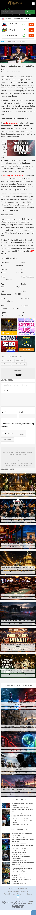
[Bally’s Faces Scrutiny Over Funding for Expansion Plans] (18, 775)
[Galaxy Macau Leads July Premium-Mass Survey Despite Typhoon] (6, 864)
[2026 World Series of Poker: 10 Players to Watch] (18, 499)
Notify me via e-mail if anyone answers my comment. (17, 425)
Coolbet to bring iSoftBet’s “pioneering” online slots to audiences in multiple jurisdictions (18, 464)
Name (3, 412)
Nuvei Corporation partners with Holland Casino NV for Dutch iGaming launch (18, 454)
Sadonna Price (6, 72)
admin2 (14, 520)
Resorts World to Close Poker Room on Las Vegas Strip (18, 595)
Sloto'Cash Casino (13, 30)
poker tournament (11, 123)
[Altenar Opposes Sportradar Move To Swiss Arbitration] (18, 688)
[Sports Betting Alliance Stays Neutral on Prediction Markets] (6, 858)
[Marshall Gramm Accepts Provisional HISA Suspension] (18, 753)
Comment (4, 390)
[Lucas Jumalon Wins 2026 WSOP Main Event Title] (18, 473)
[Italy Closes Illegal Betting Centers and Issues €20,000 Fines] (6, 876)
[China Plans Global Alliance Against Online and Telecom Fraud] (6, 841)
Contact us (24, 891)
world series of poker (16, 356)
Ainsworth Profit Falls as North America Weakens (18, 748)
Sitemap (29, 894)
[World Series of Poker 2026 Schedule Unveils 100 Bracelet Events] (18, 628)
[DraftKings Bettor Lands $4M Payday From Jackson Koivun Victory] (6, 870)
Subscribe (30, 12)
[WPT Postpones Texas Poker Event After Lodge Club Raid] (18, 602)
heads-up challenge (19, 364)
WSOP (31, 251)
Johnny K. (14, 572)
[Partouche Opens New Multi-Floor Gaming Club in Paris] (18, 525)
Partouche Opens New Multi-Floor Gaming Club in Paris (18, 543)
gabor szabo (6, 364)
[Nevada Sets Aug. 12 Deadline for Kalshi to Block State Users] (6, 835)
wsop (4, 356)
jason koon (20, 360)
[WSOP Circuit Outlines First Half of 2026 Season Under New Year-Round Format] (18, 654)
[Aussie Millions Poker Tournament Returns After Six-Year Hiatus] (18, 551)
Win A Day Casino (12, 35)
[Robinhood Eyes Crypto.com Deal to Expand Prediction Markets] (6, 847)
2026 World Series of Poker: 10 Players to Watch (18, 517)
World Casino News (13, 891)
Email (21, 412)
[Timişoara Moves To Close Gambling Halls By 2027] (18, 710)
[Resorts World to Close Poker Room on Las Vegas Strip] (18, 576)
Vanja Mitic (14, 494)
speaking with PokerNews (13, 176)
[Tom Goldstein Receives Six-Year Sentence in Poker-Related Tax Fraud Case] (6, 853)
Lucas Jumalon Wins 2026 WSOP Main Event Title (18, 492)
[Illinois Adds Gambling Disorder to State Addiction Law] (6, 881)
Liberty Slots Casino (13, 24)
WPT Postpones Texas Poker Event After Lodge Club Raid (18, 620)
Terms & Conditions (9, 894)
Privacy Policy (21, 894)
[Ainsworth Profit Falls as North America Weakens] (18, 731)
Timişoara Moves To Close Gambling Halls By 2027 (19, 726)
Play (31, 24)
